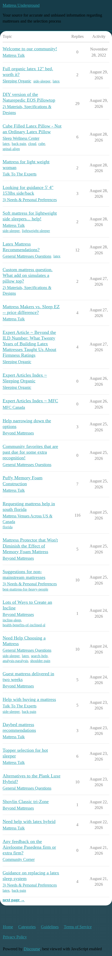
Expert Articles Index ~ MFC (30, 400)
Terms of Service (78, 927)
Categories (27, 927)
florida (8, 527)
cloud (32, 144)
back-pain (19, 144)
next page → (14, 900)
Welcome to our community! (30, 48)
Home (8, 927)
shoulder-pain (40, 661)
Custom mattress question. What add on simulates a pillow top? (28, 275)
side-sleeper (42, 81)
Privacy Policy (15, 937)
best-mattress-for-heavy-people (25, 589)
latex (56, 81)
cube (41, 144)
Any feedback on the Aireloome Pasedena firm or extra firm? (29, 847)
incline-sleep (12, 620)
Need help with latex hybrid (29, 821)
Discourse (32, 949)
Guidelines (50, 927)
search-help (39, 656)
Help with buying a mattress (29, 699)
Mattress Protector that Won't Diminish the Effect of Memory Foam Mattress (30, 545)
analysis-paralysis (15, 661)
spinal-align (11, 149)
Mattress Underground (21, 5)
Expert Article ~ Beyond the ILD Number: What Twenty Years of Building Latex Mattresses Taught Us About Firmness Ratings (29, 344)
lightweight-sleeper (36, 231)
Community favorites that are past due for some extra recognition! (30, 452)
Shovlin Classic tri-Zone (26, 801)
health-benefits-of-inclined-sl (24, 625)
